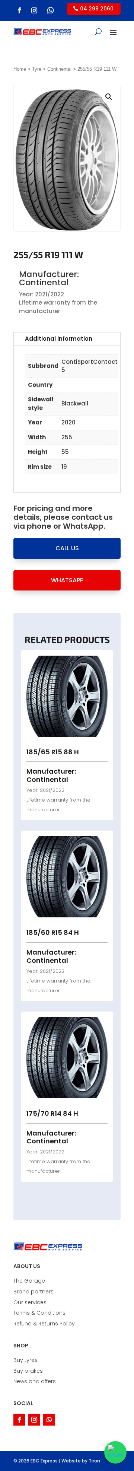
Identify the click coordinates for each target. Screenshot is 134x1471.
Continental (59, 69)
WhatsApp (67, 580)
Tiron (94, 1461)
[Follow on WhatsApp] (50, 10)
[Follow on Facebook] (19, 10)
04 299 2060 (97, 8)
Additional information (58, 339)
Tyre (36, 69)
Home (19, 69)
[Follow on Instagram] (34, 10)
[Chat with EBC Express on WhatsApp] (115, 1452)
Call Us (67, 548)
